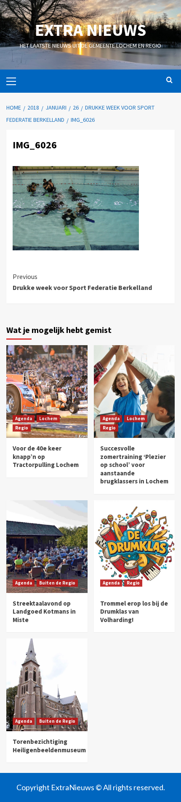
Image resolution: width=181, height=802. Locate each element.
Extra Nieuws (90, 29)
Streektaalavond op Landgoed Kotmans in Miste (44, 611)
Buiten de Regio (57, 583)
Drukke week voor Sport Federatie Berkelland (82, 282)
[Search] (169, 80)
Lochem (48, 418)
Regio (21, 428)
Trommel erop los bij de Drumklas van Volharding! (134, 611)
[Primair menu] (14, 80)
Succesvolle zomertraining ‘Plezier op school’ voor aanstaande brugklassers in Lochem (134, 464)
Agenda (23, 418)
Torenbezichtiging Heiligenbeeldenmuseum (49, 746)
